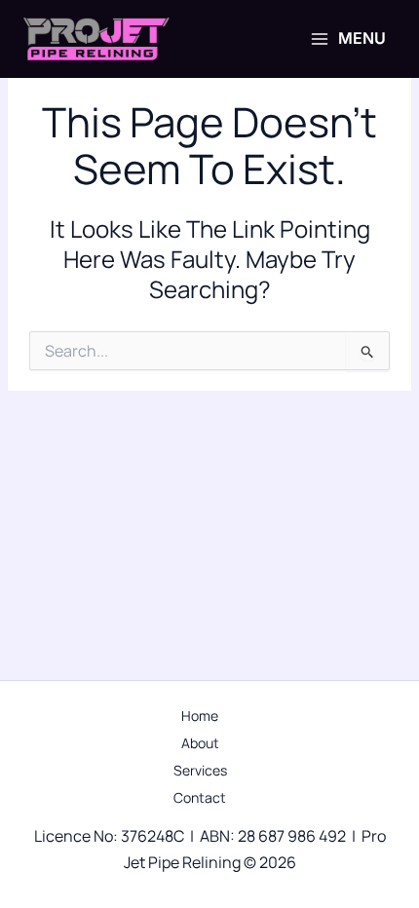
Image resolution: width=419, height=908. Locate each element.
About (200, 743)
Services (200, 770)
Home (199, 715)
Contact (199, 797)
